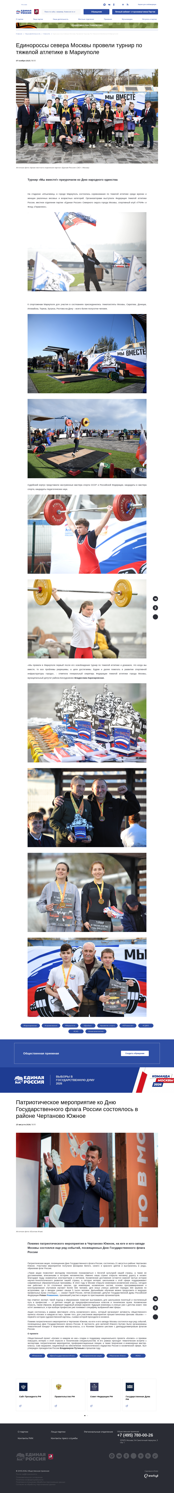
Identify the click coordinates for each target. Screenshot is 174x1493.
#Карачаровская (30, 1025)
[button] (84, 1415)
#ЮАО (138, 1356)
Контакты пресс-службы (64, 1438)
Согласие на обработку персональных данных (35, 1485)
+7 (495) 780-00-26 (135, 1435)
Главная (19, 34)
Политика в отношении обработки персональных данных (40, 1482)
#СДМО (146, 1025)
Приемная (108, 19)
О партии (19, 19)
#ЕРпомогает (128, 1025)
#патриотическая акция (92, 1356)
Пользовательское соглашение (29, 1477)
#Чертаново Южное (118, 1356)
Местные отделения (86, 19)
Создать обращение (134, 1053)
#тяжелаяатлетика (96, 1031)
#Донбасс (88, 1025)
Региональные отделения (98, 1432)
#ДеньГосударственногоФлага (62, 1356)
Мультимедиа (127, 19)
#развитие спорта (107, 1025)
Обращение (96, 12)
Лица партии (38, 19)
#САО (76, 1031)
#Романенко (37, 1356)
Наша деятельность (60, 19)
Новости (46, 34)
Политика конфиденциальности (29, 1480)
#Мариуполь (70, 1025)
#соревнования (51, 1025)
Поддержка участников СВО (87, 25)
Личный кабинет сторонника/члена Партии (135, 12)
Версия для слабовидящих (147, 4)
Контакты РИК (25, 1438)
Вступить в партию (149, 19)
